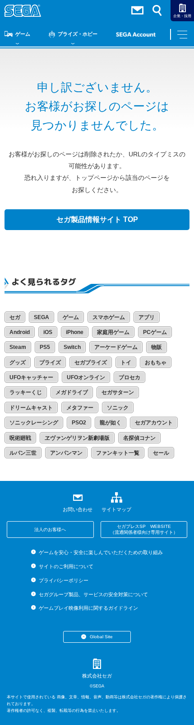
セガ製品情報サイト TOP (97, 219)
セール (161, 453)
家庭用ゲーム (113, 332)
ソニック (118, 408)
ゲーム (22, 34)
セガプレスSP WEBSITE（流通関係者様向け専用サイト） (144, 529)
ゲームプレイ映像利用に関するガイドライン (88, 608)
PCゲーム (155, 332)
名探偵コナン (139, 438)
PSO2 (79, 422)
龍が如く (110, 422)
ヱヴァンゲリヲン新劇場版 (77, 438)
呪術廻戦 (20, 438)
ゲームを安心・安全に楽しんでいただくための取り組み (100, 552)
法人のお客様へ (50, 529)
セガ (14, 317)
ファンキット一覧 (117, 453)
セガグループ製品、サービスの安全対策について (93, 594)
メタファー (79, 408)
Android (19, 332)
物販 (156, 347)
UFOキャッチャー (31, 377)
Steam (17, 347)
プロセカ (129, 377)
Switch (72, 347)
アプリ (147, 317)
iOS (47, 332)
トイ (125, 362)
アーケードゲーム (116, 347)
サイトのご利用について (66, 566)
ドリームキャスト (31, 408)
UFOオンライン (86, 377)
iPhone (74, 332)
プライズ (50, 362)
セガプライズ (90, 362)
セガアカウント (154, 422)
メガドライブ (71, 392)
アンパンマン (66, 453)
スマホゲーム (108, 317)
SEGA (41, 317)
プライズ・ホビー (77, 34)
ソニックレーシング (33, 422)
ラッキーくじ (25, 392)
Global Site (101, 636)
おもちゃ (155, 362)
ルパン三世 (23, 453)
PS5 (45, 347)
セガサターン (118, 392)
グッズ (17, 362)
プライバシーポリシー (63, 580)
